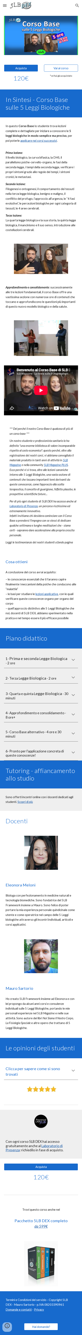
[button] (5, 5)
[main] (21, 78)
